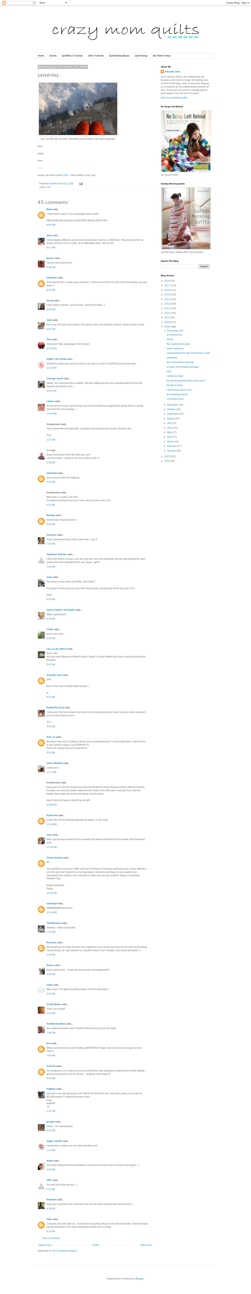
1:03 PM (50, 932)
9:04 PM (50, 225)
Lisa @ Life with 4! (56, 649)
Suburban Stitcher (56, 554)
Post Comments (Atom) (64, 1250)
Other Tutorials (96, 55)
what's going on (175, 348)
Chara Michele (54, 763)
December (173, 330)
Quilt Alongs (141, 55)
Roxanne (51, 942)
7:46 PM (50, 1032)
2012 (167, 308)
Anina (49, 1160)
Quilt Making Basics (119, 55)
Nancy (50, 258)
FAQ (169, 371)
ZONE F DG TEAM (56, 359)
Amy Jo (50, 737)
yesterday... (173, 357)
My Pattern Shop (161, 55)
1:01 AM (50, 1150)
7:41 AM (50, 566)
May (169, 432)
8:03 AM (50, 599)
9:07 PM (50, 247)
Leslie (49, 629)
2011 (167, 313)
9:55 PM (50, 329)
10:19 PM (51, 368)
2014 (167, 299)
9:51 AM (50, 752)
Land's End (61, 175)
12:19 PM (51, 847)
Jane (49, 577)
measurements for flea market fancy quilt (188, 353)
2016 (167, 290)
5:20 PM (50, 993)
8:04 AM (50, 1078)
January (171, 450)
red (88, 175)
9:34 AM (50, 726)
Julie (49, 320)
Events (53, 55)
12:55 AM (51, 413)
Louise (50, 401)
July (169, 423)
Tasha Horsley (54, 857)
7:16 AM (50, 543)
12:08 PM (51, 804)
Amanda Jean (54, 675)
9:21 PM (50, 290)
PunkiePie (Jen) (55, 707)
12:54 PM (51, 912)
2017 (167, 285)
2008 (167, 326)
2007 (167, 456)
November (173, 404)
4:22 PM (50, 1111)
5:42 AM (50, 1189)
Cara (49, 834)
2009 (167, 322)
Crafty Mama (53, 1004)
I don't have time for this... (180, 390)
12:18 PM (51, 824)
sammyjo (51, 903)
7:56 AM (50, 1055)
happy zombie (54, 1141)
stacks (170, 339)
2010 (167, 317)
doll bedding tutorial (177, 394)
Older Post (146, 1245)
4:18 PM (50, 1208)
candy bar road (175, 376)
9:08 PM (50, 267)
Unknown (51, 277)
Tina (48, 339)
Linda (49, 985)
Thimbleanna (53, 923)
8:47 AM (50, 664)
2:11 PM (50, 1231)
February (172, 446)
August (171, 418)
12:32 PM (51, 893)
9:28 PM (50, 309)
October (171, 409)
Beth (49, 209)
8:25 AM (50, 638)
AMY (49, 1180)
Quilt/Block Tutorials (72, 55)
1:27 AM (50, 439)
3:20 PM (50, 1169)
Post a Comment (51, 1238)
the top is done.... (176, 385)
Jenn (49, 235)
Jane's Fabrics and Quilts (60, 610)
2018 (167, 280)
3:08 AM (50, 462)
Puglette (51, 1089)
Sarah (49, 300)
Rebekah (51, 1199)
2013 (167, 303)
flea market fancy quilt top (180, 362)
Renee (50, 965)
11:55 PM (51, 391)
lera (48, 1043)
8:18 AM (50, 618)
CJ (48, 450)
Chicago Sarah (54, 378)
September (173, 413)
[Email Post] (80, 183)
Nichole (50, 515)
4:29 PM (50, 974)
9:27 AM (50, 697)
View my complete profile (174, 97)
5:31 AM (50, 505)
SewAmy (51, 535)
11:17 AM (51, 772)
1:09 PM (50, 954)
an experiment (174, 334)
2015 (167, 294)
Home (41, 55)
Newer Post (45, 1245)
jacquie (50, 1121)
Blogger (140, 1278)
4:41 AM (50, 482)
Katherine (51, 815)
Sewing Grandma (55, 1023)
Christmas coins (175, 399)
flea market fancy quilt (178, 344)
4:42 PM (50, 1130)
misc (49, 187)
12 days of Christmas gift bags (183, 367)
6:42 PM (50, 1013)
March (170, 441)
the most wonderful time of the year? (186, 380)
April (170, 436)
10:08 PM (51, 348)
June (170, 427)
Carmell (50, 1066)
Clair (49, 1219)
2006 (167, 461)
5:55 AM (50, 524)
